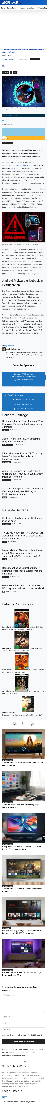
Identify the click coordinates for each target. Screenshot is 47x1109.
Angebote (5, 430)
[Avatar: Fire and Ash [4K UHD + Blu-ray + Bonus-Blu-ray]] (22, 648)
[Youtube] (6, 1097)
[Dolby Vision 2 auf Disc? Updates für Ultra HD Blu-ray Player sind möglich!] (23, 828)
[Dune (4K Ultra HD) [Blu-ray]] (21, 691)
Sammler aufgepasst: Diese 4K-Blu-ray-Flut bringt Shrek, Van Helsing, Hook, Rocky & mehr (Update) (22, 491)
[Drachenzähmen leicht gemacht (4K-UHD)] (28, 712)
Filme (4, 497)
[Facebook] (2, 1097)
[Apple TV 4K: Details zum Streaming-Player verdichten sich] (23, 786)
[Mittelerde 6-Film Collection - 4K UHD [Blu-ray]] (22, 627)
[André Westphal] (4, 353)
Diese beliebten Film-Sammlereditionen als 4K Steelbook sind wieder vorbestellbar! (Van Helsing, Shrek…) (22, 553)
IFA (4, 591)
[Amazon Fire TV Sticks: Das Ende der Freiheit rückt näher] (23, 869)
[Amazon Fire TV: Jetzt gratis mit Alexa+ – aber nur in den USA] (23, 744)
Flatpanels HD (8, 346)
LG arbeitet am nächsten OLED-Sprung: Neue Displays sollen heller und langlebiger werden (22, 456)
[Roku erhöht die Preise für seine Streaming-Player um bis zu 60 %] (23, 953)
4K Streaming (6, 480)
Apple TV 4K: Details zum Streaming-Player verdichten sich (21, 440)
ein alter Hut (16, 168)
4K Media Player (34, 59)
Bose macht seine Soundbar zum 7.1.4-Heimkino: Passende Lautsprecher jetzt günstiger (22, 424)
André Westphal (9, 59)
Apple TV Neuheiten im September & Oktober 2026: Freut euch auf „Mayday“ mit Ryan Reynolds (22, 474)
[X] (4, 1097)
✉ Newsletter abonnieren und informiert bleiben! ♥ (23, 1035)
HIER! (28, 1055)
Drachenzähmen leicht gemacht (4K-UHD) (18, 715)
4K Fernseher (6, 462)
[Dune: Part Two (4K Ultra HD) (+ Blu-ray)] (21, 670)
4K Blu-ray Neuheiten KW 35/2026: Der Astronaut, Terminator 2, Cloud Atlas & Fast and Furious (22, 535)
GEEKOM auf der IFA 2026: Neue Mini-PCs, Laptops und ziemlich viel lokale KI (23, 587)
